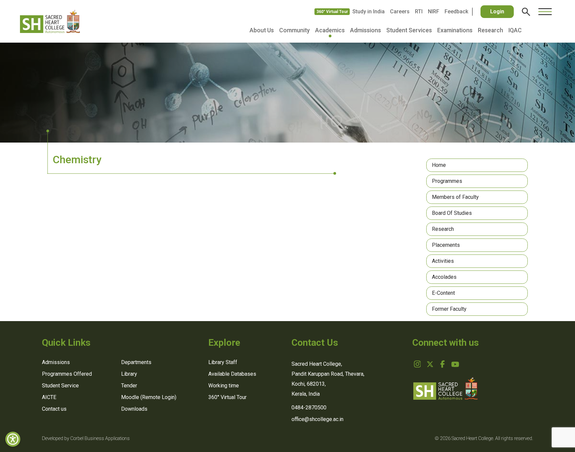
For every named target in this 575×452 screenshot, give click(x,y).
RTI (419, 11)
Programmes (447, 181)
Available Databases (232, 374)
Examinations (455, 30)
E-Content (443, 293)
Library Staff (222, 362)
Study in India (368, 11)
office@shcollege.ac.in (317, 419)
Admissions (365, 30)
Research (490, 30)
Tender (129, 385)
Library (129, 374)
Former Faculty (449, 309)
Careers (400, 11)
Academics (330, 30)
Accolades (444, 277)
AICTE (49, 397)
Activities (443, 261)
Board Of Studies (452, 213)
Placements (446, 245)
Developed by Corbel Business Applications (86, 438)
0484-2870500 (308, 407)
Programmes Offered (67, 374)
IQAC (515, 30)
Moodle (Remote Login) (148, 397)
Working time (223, 385)
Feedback (456, 11)
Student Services (409, 30)
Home (439, 165)
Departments (136, 362)
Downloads (134, 409)
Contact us (54, 409)
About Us (262, 30)
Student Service (60, 385)
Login (497, 11)
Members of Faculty (455, 197)
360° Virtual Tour (332, 11)
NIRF (433, 11)
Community (294, 30)
